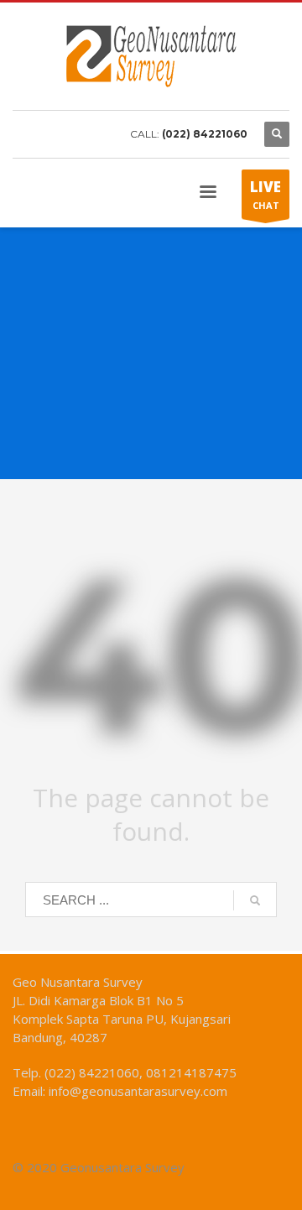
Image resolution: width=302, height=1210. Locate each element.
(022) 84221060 (204, 134)
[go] (255, 900)
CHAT (265, 194)
